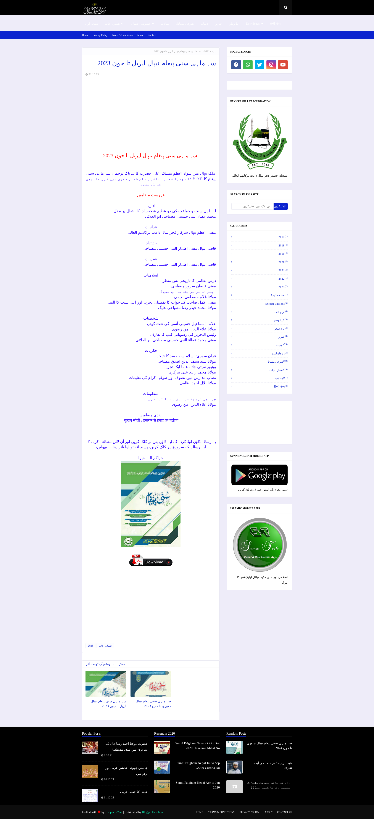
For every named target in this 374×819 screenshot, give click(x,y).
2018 (283, 245)
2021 (283, 270)
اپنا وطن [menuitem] (234, 23)
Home (85, 35)
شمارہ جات (105, 645)
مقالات (281, 378)
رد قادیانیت (280, 353)
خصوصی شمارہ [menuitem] (140, 23)
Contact (152, 35)
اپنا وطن (281, 320)
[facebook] (236, 64)
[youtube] (283, 64)
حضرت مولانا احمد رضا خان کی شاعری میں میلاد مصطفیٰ (126, 746)
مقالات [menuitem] (165, 23)
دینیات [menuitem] (204, 23)
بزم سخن (281, 328)
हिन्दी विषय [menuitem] (275, 23)
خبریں (282, 336)
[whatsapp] (248, 64)
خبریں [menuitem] (218, 23)
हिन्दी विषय (281, 386)
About (140, 35)
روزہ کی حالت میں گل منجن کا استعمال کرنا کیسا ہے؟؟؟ (269, 785)
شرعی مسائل (277, 361)
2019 (283, 253)
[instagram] (271, 64)
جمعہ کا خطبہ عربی (134, 791)
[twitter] (259, 64)
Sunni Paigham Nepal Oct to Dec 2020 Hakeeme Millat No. (197, 746)
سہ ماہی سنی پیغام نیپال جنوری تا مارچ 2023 (153, 704)
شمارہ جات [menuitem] (112, 23)
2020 (283, 262)
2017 (283, 237)
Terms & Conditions (122, 35)
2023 (206, 51)
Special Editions (276, 303)
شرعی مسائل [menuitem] (185, 23)
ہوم (213, 51)
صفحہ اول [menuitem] (91, 23)
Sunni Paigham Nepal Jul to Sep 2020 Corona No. (198, 765)
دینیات (282, 345)
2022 (283, 278)
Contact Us (284, 812)
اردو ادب (281, 312)
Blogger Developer (153, 812)
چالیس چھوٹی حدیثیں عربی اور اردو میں (127, 770)
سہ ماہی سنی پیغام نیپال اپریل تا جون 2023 (108, 704)
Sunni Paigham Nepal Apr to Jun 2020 (198, 785)
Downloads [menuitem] (253, 23)
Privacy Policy (100, 35)
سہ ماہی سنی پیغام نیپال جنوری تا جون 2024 (269, 746)
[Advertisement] (150, 115)
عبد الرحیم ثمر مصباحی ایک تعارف (273, 765)
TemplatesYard (114, 812)
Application (279, 295)
